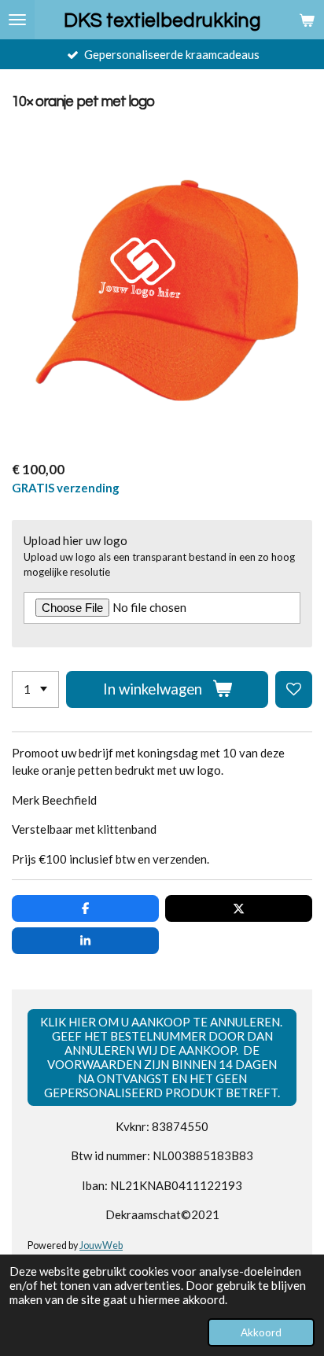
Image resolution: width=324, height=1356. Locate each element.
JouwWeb (101, 1245)
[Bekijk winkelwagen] (306, 19)
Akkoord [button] (261, 1332)
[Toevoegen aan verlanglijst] (293, 689)
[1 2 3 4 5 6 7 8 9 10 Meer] (35, 689)
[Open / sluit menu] (17, 19)
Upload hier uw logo (75, 540)
